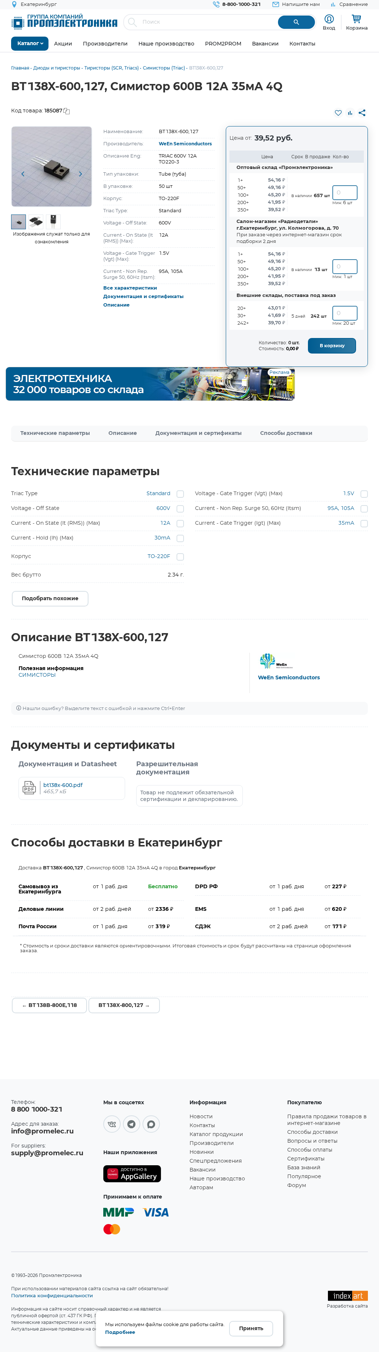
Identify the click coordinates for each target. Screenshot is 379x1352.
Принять (251, 1328)
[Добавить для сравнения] (350, 113)
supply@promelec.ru (47, 1153)
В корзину (332, 346)
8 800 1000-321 (36, 1109)
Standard (158, 493)
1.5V (348, 493)
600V (163, 508)
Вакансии (203, 1170)
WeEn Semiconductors (185, 144)
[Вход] (329, 19)
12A (165, 523)
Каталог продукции (216, 1134)
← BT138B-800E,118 (49, 1005)
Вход (329, 28)
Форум (296, 1185)
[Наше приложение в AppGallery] (143, 1174)
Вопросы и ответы (312, 1141)
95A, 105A (341, 508)
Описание (116, 305)
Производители (212, 1143)
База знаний (304, 1167)
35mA (346, 523)
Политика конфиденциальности (52, 1295)
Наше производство (217, 1179)
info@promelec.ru (42, 1131)
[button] (22, 174)
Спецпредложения (216, 1161)
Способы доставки (286, 433)
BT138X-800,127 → (124, 1005)
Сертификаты (306, 1159)
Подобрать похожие (50, 598)
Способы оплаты (309, 1150)
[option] (51, 166)
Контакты (202, 1125)
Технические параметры (55, 433)
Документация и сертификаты (143, 296)
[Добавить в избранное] (338, 113)
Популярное (304, 1176)
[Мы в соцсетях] (112, 1124)
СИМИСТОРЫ (37, 675)
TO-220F (159, 556)
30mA (162, 538)
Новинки (202, 1152)
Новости (201, 1116)
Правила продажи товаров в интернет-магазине (327, 1120)
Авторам (201, 1187)
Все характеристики (130, 288)
